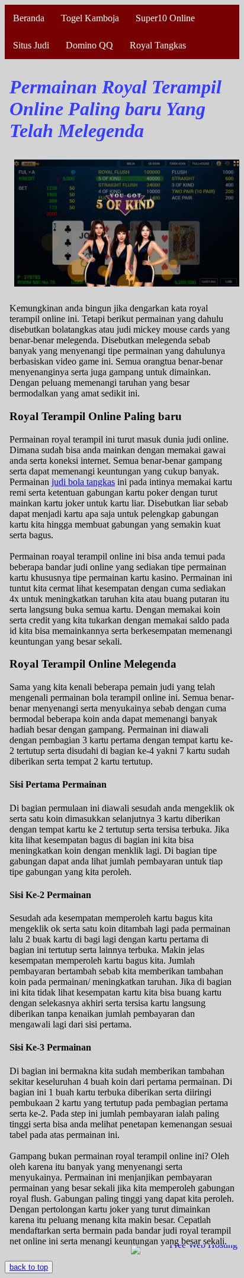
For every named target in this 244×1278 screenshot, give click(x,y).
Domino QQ (89, 45)
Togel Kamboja (90, 18)
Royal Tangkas (158, 45)
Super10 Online (165, 18)
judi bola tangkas (83, 482)
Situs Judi (31, 45)
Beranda (28, 18)
